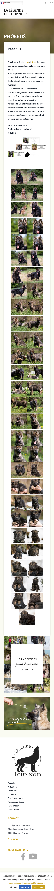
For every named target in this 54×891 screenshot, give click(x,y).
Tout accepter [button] (38, 887)
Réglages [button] (13, 887)
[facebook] (23, 857)
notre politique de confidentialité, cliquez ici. (27, 883)
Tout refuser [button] (25, 887)
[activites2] (27, 636)
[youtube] (32, 857)
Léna (27, 61)
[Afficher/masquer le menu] (48, 12)
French (7, 2)
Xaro (34, 61)
